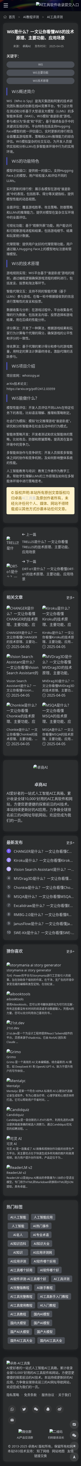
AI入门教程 (48, 1305)
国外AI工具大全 (21, 1340)
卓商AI (26, 46)
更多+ (70, 597)
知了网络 (43, 1451)
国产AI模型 (42, 1323)
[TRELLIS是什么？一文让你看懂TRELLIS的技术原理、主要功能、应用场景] (13, 543)
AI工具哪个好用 (21, 1270)
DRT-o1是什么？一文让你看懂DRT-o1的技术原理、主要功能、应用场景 (48, 573)
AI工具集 (29, 498)
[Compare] (74, 1424)
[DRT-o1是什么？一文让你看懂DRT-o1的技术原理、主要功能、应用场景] (13, 570)
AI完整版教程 (19, 1287)
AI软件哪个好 (49, 1270)
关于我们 (64, 1395)
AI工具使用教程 (21, 1305)
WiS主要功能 (40, 73)
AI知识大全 (42, 1243)
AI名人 (18, 1235)
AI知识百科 (18, 1243)
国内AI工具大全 (51, 1340)
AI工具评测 (55, 17)
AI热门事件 (41, 1226)
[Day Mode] (74, 1446)
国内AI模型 (42, 1314)
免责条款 (30, 1395)
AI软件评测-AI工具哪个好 (28, 1279)
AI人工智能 (18, 1217)
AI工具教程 (18, 1314)
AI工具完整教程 (21, 1296)
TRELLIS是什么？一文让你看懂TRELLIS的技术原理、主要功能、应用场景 (46, 546)
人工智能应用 (43, 1217)
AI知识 (18, 1252)
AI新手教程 (45, 1287)
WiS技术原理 (40, 81)
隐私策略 (13, 1395)
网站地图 (58, 1451)
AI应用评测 (18, 1261)
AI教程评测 (31, 17)
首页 (12, 17)
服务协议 (48, 1395)
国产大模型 (45, 1332)
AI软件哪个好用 (45, 1261)
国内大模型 (18, 1323)
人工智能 (18, 1226)
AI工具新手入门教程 (54, 1296)
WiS (40, 64)
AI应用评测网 (42, 1252)
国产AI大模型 (19, 1332)
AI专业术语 (41, 1235)
